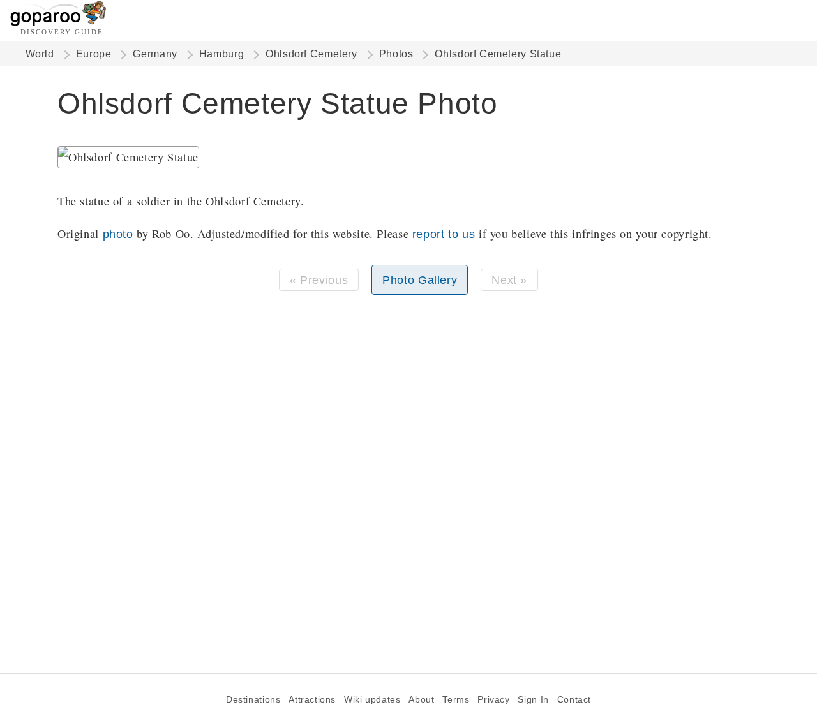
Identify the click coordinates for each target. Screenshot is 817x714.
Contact (574, 699)
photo (118, 234)
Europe (94, 53)
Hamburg (221, 53)
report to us (443, 234)
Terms (455, 699)
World (40, 53)
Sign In (533, 699)
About (421, 699)
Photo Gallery (419, 279)
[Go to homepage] (58, 22)
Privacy (493, 699)
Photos (396, 53)
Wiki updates (372, 699)
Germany (155, 53)
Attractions (312, 699)
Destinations (253, 699)
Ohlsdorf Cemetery (311, 53)
